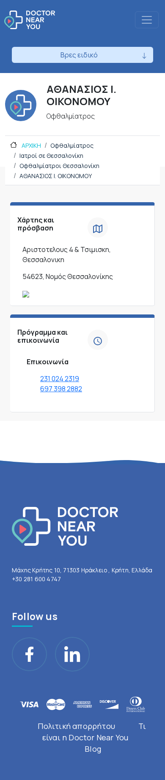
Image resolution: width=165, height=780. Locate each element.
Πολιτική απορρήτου (76, 726)
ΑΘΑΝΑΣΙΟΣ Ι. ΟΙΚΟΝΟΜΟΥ (55, 176)
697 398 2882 (61, 388)
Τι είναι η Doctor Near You (94, 731)
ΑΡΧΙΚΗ (30, 145)
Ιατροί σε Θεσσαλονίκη (51, 156)
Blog (93, 749)
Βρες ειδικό (79, 55)
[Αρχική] (29, 19)
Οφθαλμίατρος (72, 145)
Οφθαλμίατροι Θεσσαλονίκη (59, 166)
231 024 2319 (59, 378)
